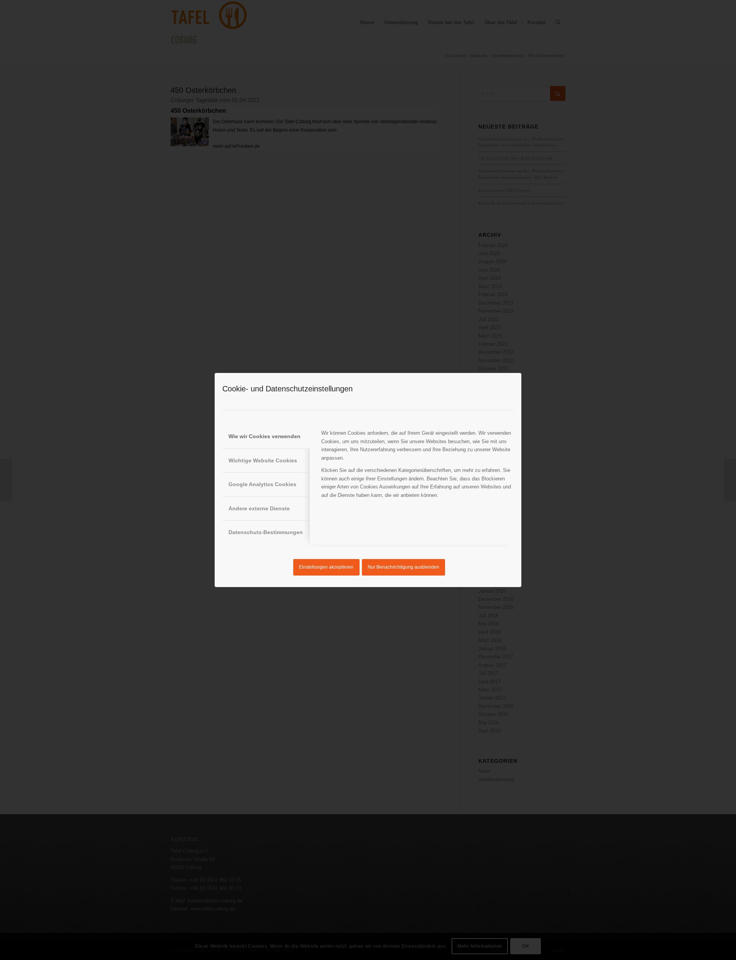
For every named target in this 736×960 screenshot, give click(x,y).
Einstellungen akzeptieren (326, 567)
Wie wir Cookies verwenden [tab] (264, 436)
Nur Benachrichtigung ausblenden (403, 567)
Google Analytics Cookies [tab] (262, 484)
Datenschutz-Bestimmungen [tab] (265, 532)
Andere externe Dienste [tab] (259, 508)
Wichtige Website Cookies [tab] (262, 460)
